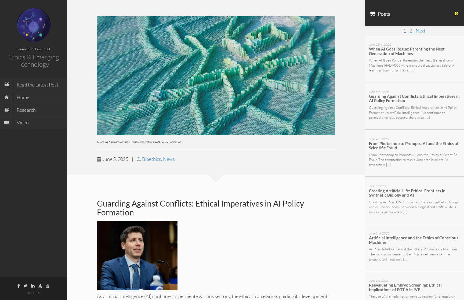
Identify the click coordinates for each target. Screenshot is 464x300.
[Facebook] (18, 285)
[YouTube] (48, 285)
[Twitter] (25, 285)
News (169, 159)
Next (420, 31)
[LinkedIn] (33, 285)
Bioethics (151, 159)
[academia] (40, 285)
